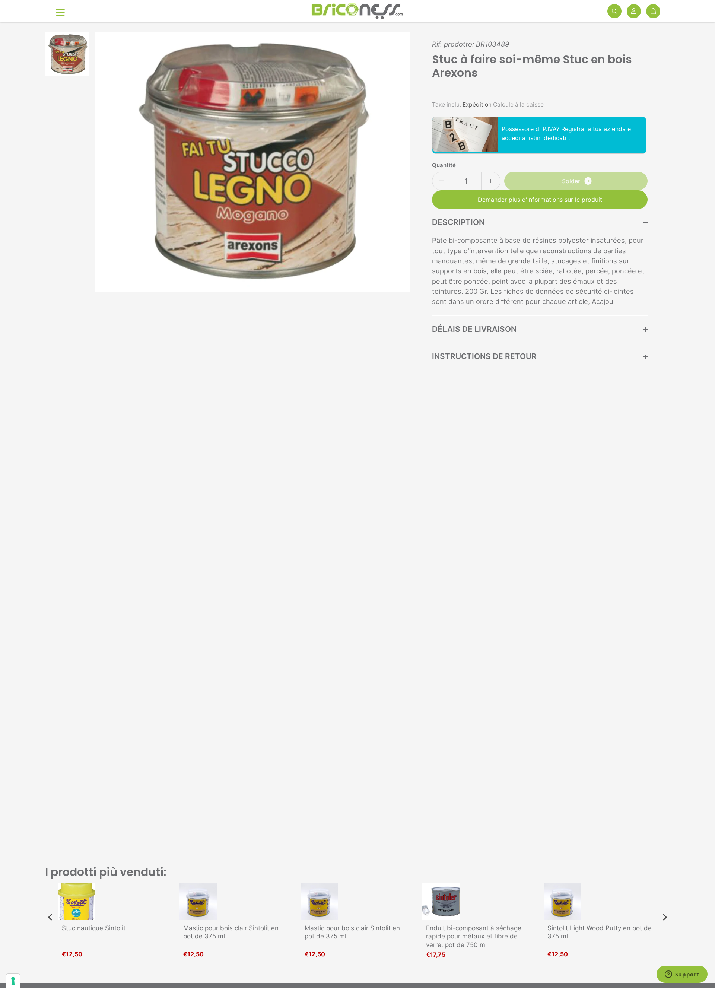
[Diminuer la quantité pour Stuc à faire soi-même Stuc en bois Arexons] (441, 181)
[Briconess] (357, 11)
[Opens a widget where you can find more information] (682, 975)
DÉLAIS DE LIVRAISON (474, 329)
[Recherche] (614, 11)
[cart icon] (653, 11)
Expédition (477, 104)
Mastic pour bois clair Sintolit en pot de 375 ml (231, 932)
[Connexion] (634, 11)
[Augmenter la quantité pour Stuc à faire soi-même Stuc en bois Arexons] (490, 181)
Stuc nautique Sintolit (93, 928)
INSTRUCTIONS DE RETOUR (484, 356)
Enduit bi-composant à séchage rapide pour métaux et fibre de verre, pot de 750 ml (473, 936)
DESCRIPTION (458, 222)
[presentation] (50, 917)
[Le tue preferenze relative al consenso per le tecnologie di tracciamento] (13, 981)
